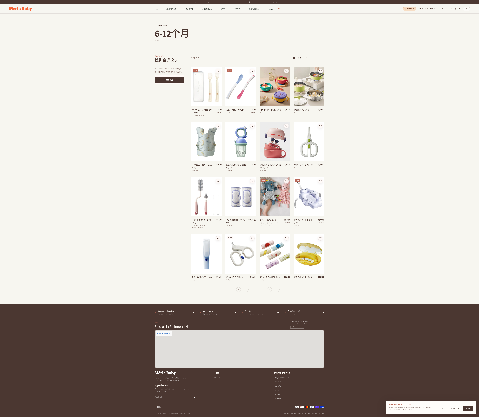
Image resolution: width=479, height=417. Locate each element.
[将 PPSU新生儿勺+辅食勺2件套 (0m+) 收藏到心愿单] (218, 71)
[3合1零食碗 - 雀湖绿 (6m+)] (275, 86)
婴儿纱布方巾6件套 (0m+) (270, 277)
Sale (279, 9)
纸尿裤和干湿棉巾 (172, 9)
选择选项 (241, 103)
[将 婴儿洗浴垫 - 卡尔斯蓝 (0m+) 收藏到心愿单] (320, 181)
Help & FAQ (278, 386)
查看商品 (169, 80)
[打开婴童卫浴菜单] (228, 9)
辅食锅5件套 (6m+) (301, 110)
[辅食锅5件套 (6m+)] (309, 86)
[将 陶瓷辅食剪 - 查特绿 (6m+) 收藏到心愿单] (320, 126)
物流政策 (307, 414)
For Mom (270, 9)
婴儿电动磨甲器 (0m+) (303, 277)
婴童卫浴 (223, 9)
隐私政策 (293, 414)
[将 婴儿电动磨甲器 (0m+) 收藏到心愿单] (320, 238)
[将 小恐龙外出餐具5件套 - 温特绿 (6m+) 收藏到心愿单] (286, 126)
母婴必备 (237, 9)
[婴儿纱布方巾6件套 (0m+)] (275, 254)
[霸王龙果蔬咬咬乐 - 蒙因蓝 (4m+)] (240, 141)
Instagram (277, 394)
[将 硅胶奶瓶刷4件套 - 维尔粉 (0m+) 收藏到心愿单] (218, 181)
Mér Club (410, 9)
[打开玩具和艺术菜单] (195, 9)
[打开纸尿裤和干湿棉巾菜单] (180, 9)
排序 (299, 58)
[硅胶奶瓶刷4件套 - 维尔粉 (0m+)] (206, 196)
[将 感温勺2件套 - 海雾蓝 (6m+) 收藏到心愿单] (252, 71)
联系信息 (314, 414)
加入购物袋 (206, 103)
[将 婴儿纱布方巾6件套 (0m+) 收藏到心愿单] (286, 238)
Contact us (277, 382)
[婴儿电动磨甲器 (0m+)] (309, 254)
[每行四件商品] (294, 58)
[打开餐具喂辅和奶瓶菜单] (214, 9)
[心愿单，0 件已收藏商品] (450, 9)
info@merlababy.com (281, 378)
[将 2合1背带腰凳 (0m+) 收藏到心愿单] (286, 181)
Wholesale (217, 378)
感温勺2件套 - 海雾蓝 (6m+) (237, 110)
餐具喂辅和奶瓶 (207, 9)
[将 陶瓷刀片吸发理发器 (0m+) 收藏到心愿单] (218, 238)
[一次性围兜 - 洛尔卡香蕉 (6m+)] (206, 141)
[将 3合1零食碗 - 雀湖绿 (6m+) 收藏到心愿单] (286, 71)
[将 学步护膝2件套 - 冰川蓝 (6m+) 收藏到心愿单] (252, 181)
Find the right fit (427, 9)
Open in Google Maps (297, 327)
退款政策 (286, 414)
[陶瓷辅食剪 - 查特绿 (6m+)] (309, 141)
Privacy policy (409, 410)
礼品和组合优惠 (254, 9)
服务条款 (300, 414)
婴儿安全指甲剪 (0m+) (234, 277)
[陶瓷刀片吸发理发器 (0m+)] (206, 254)
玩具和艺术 (189, 9)
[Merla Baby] (20, 9)
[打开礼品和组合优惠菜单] (261, 9)
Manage (444, 408)
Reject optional (455, 408)
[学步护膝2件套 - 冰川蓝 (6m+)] (240, 196)
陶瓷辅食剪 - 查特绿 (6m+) (304, 165)
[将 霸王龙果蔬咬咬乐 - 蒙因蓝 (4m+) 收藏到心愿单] (252, 126)
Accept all (468, 408)
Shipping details (282, 2)
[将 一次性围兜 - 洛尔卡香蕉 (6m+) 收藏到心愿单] (218, 126)
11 (269, 289)
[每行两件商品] (289, 58)
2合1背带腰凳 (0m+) (268, 220)
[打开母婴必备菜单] (243, 9)
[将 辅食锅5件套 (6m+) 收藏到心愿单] (320, 71)
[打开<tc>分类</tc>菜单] (160, 9)
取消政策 (321, 414)
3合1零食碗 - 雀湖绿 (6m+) (270, 110)
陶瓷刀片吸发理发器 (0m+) (202, 277)
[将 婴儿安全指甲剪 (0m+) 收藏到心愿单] (252, 238)
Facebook (277, 399)
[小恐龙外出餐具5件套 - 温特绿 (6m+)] (275, 141)
